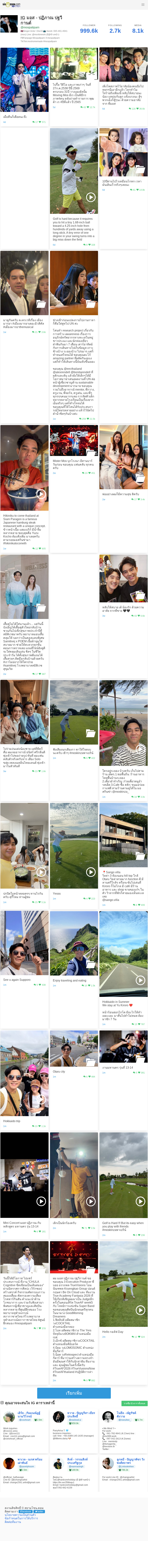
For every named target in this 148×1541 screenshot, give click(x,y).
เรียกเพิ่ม (74, 1393)
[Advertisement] (24, 150)
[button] (143, 4)
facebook (26, 1511)
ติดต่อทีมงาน (13, 1521)
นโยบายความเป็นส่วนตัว (20, 1514)
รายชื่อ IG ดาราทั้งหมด (134, 1403)
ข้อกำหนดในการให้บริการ (21, 1518)
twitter (40, 1511)
